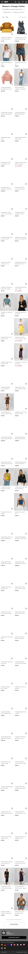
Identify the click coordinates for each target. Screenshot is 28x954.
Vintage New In (7, 12)
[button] (2, 945)
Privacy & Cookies (20, 952)
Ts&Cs (26, 952)
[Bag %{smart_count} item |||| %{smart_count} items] (26, 2)
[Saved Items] (22, 2)
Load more (14, 924)
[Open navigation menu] (2, 2)
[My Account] (19, 2)
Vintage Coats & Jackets (19, 12)
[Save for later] (12, 34)
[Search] (15, 2)
